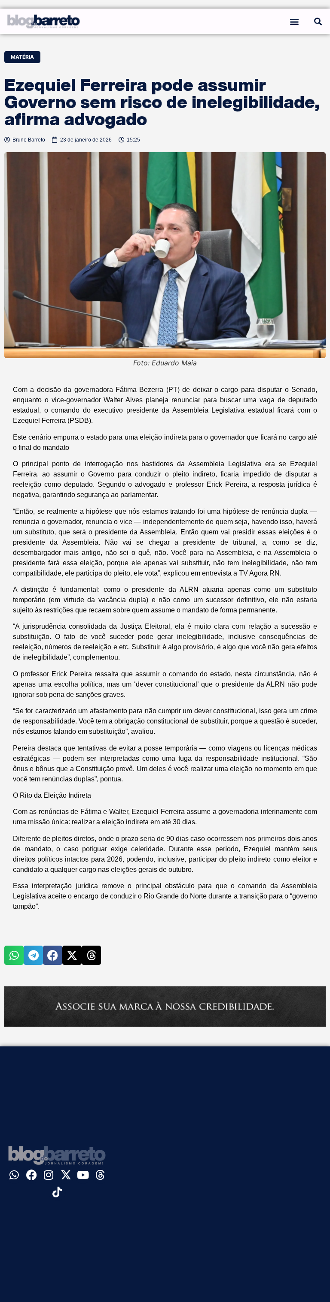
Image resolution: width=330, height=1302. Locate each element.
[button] (294, 21)
